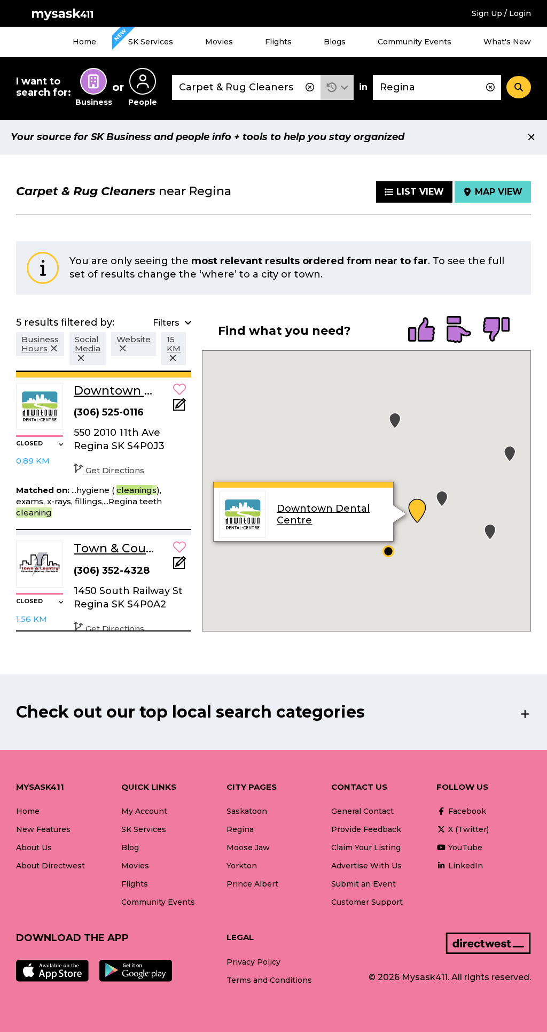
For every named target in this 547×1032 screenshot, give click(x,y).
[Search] (518, 87)
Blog (130, 847)
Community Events (414, 42)
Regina (240, 829)
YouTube (464, 847)
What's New (507, 42)
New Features (43, 829)
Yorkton (241, 866)
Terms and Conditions (269, 980)
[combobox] (246, 87)
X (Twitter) (467, 829)
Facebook (466, 811)
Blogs (335, 42)
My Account (144, 811)
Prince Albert (252, 884)
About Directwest (50, 866)
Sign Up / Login (501, 13)
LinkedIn (464, 866)
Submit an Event (363, 884)
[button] (337, 87)
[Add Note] (179, 408)
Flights (278, 42)
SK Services (150, 42)
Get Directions (114, 470)
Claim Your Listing (366, 847)
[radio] (421, 330)
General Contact (362, 811)
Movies (219, 42)
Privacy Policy (253, 962)
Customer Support (367, 902)
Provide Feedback (366, 829)
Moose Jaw (248, 847)
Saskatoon (246, 811)
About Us (34, 847)
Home (84, 42)
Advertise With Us (366, 866)
